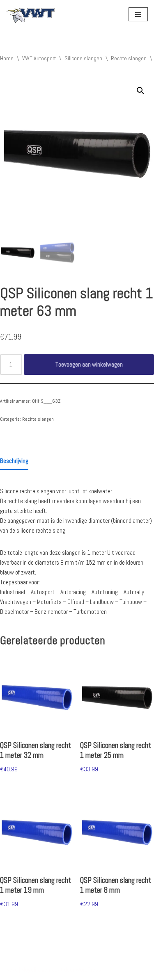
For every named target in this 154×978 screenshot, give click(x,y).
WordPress (88, 969)
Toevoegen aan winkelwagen (89, 364)
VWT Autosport (39, 58)
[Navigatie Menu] (138, 14)
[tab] (14, 461)
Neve (12, 969)
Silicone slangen (83, 58)
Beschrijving (14, 461)
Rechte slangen (129, 58)
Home (7, 58)
